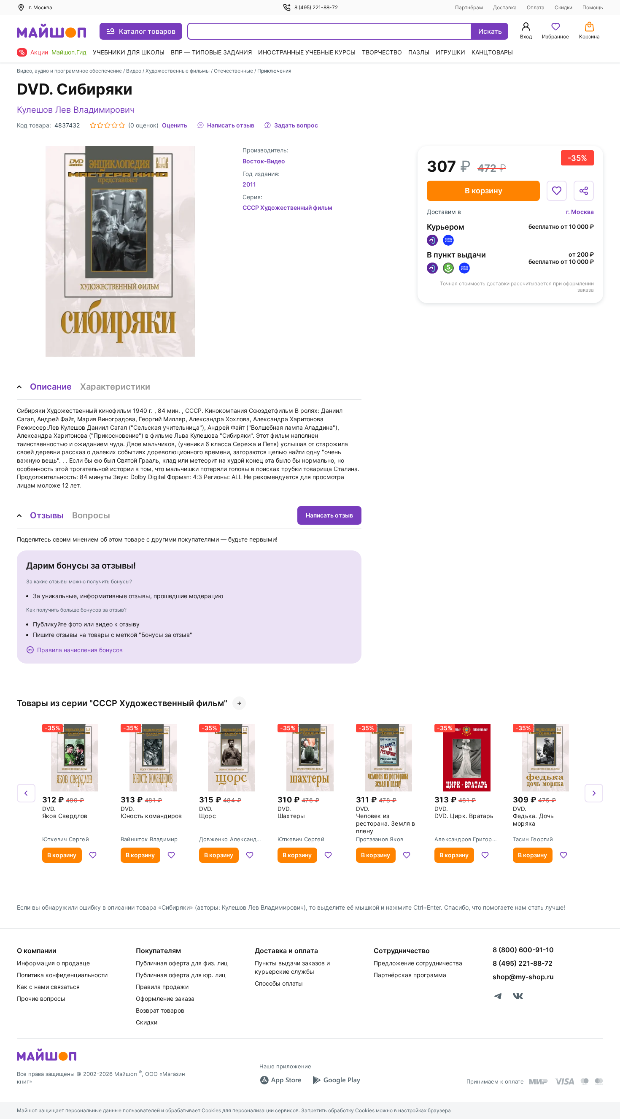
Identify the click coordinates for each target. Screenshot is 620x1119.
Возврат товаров (160, 1010)
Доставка (505, 7)
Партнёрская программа (410, 974)
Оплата (536, 7)
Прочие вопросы (41, 998)
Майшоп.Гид (68, 52)
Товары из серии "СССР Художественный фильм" (122, 703)
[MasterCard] (584, 1081)
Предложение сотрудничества (418, 963)
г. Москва (580, 211)
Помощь (592, 7)
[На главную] (51, 31)
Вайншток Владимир (149, 839)
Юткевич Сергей (65, 839)
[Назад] (26, 793)
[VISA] (564, 1081)
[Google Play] (336, 1080)
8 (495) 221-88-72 (316, 7)
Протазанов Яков (379, 839)
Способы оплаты (279, 983)
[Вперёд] (594, 793)
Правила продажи (162, 986)
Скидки (563, 7)
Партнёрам (469, 7)
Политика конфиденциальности (62, 974)
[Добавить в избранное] (557, 191)
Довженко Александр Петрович (229, 839)
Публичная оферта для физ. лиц (182, 963)
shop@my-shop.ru (523, 977)
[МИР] (538, 1081)
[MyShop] (46, 1060)
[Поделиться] (584, 191)
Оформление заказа (165, 998)
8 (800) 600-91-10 (523, 950)
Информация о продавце (53, 963)
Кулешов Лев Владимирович (76, 110)
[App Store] (280, 1080)
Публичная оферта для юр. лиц (181, 974)
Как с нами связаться (48, 986)
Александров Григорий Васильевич (466, 839)
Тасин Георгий (533, 839)
